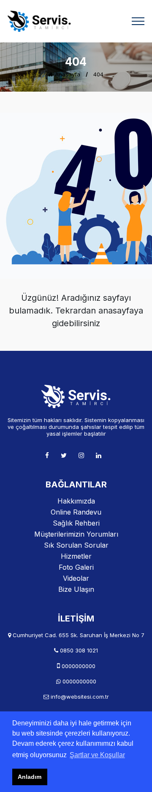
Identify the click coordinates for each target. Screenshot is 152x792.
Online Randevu (76, 512)
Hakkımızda (76, 501)
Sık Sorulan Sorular (76, 545)
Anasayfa (66, 74)
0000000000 (78, 666)
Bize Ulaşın (76, 589)
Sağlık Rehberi (76, 523)
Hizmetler (76, 556)
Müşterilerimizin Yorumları (76, 534)
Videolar (76, 578)
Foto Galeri (76, 567)
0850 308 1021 (79, 650)
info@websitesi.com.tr (80, 696)
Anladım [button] (29, 776)
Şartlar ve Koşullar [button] (97, 754)
